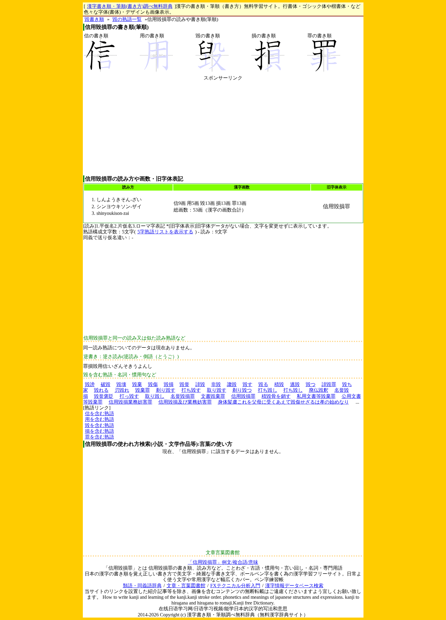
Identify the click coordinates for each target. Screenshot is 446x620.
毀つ (311, 384)
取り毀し (154, 396)
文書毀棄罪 (213, 396)
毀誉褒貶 (103, 396)
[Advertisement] (223, 128)
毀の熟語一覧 (127, 19)
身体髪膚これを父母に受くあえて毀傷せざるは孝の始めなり (283, 402)
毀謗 (90, 384)
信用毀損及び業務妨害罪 (185, 402)
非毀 (216, 384)
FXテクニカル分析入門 (235, 585)
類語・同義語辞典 (142, 585)
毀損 (169, 384)
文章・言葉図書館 (186, 585)
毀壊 (121, 384)
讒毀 (232, 384)
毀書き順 (94, 19)
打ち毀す (191, 390)
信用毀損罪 (243, 396)
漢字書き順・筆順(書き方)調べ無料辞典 (130, 6)
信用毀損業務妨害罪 (130, 402)
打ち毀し (267, 390)
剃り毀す (165, 390)
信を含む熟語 (99, 413)
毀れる (101, 390)
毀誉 (184, 384)
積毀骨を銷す (276, 396)
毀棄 (137, 384)
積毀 (279, 384)
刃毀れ (122, 390)
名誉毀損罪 (183, 396)
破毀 (105, 384)
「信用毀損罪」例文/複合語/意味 (223, 562)
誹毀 (200, 384)
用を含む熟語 (99, 419)
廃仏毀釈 (318, 390)
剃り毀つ (242, 390)
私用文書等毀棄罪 (316, 396)
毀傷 (153, 384)
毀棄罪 (142, 390)
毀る (263, 384)
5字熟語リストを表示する (165, 231)
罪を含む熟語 (99, 436)
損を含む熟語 (99, 431)
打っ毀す (129, 396)
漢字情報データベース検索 (294, 585)
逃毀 (295, 384)
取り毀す (216, 390)
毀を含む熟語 (99, 425)
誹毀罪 (329, 384)
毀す (247, 384)
